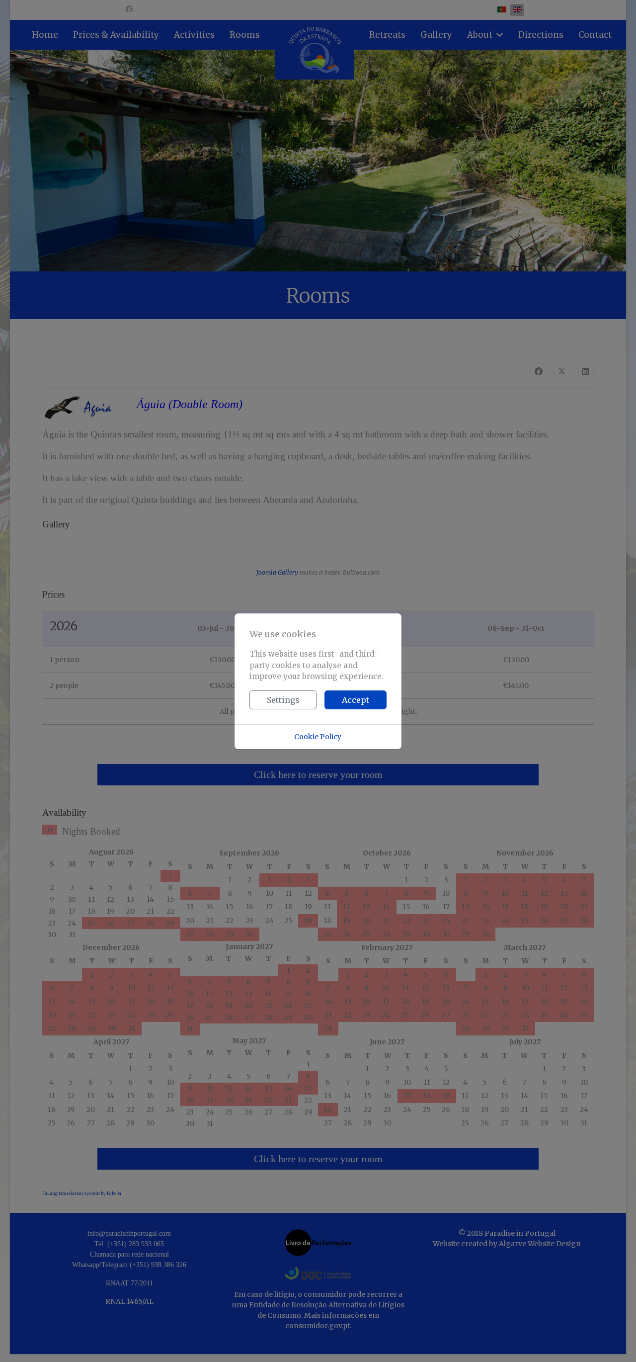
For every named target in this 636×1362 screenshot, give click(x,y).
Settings (283, 700)
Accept (355, 700)
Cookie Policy (317, 736)
